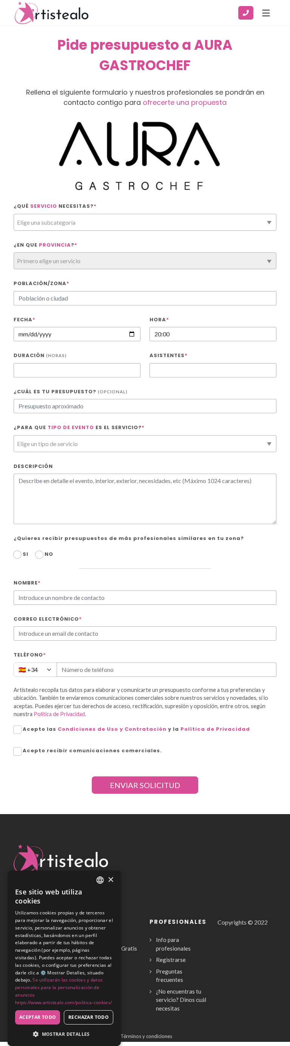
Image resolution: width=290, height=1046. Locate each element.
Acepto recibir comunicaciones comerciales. (92, 750)
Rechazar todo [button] (88, 1017)
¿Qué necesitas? (55, 206)
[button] (64, 1033)
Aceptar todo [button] (37, 1017)
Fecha (24, 319)
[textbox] (145, 222)
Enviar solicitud (145, 785)
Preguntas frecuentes (169, 975)
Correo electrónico (48, 619)
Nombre (27, 582)
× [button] (110, 880)
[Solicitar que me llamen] (245, 13)
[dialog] (64, 958)
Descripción (33, 466)
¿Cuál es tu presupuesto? (71, 391)
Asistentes (169, 355)
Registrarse (171, 959)
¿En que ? (45, 244)
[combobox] (145, 222)
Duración (40, 355)
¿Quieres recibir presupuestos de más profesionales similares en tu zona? (129, 538)
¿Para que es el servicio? (79, 427)
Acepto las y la (136, 729)
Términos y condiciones (146, 1036)
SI (25, 554)
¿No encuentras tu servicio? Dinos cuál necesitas (181, 1000)
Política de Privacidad (59, 714)
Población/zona (41, 283)
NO (49, 554)
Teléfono (30, 654)
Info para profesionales (173, 944)
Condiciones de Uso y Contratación (112, 729)
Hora (159, 319)
